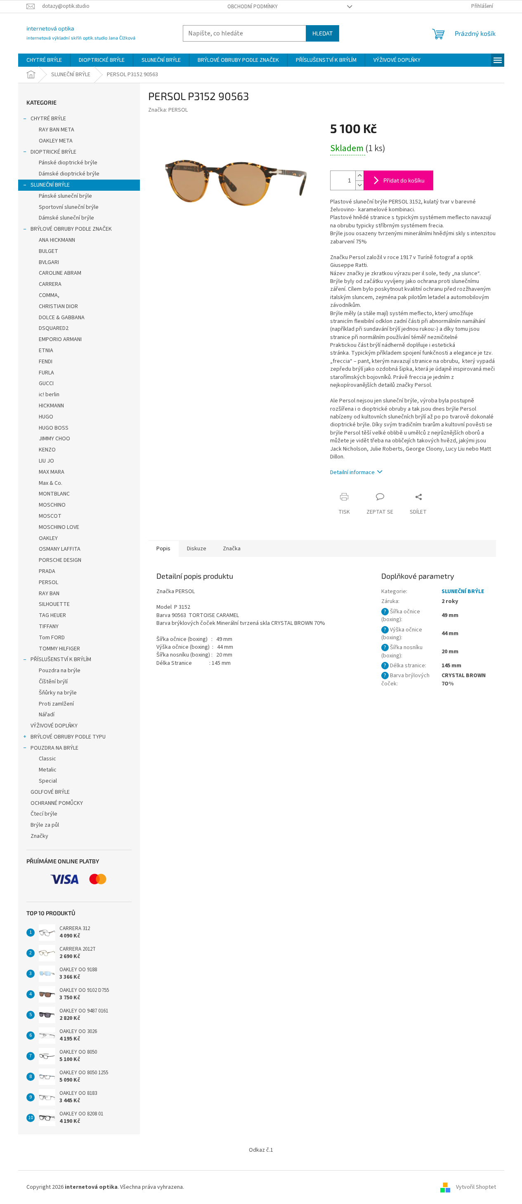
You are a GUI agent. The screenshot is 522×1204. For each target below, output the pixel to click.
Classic (47, 759)
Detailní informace (352, 472)
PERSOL (48, 582)
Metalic (48, 770)
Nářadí (46, 715)
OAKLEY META (56, 141)
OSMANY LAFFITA (59, 549)
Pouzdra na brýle (59, 670)
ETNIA (46, 350)
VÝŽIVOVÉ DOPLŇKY (54, 726)
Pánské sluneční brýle (65, 196)
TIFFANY (49, 626)
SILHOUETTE (54, 604)
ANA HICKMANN (57, 240)
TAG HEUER (52, 615)
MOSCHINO (52, 505)
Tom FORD (52, 638)
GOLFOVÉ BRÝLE (50, 792)
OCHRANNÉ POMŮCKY (57, 803)
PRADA (47, 571)
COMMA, (49, 295)
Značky (39, 836)
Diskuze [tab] (196, 549)
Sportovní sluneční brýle (69, 207)
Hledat (322, 33)
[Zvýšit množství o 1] (359, 175)
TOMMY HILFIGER (59, 649)
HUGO (46, 417)
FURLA (46, 373)
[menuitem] (44, 60)
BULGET (48, 251)
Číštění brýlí (53, 682)
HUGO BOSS (53, 428)
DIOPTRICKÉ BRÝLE (53, 152)
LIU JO (46, 461)
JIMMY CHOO (54, 439)
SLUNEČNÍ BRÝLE (50, 185)
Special (48, 781)
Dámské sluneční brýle (66, 218)
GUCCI (46, 383)
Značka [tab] (232, 549)
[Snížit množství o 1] (359, 185)
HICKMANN (51, 406)
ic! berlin (49, 394)
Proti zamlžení (56, 704)
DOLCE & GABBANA (62, 317)
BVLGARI (49, 262)
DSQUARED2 (53, 328)
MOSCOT (50, 516)
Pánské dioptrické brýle (68, 163)
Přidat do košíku (404, 180)
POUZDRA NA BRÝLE (54, 748)
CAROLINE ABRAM (60, 273)
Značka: (168, 110)
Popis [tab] (163, 549)
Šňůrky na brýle (58, 693)
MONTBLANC (54, 494)
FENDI (45, 362)
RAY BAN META (56, 130)
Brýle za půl (45, 825)
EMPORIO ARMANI (60, 339)
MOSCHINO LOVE (59, 527)
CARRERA (50, 284)
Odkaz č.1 (261, 1150)
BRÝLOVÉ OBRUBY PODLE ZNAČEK (71, 229)
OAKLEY (48, 538)
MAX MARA (51, 472)
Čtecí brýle (44, 814)
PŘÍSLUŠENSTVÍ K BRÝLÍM (61, 659)
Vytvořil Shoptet (476, 1187)
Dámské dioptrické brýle (69, 174)
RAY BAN (49, 593)
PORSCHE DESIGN (60, 560)
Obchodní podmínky (252, 6)
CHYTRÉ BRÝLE (48, 119)
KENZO (47, 450)
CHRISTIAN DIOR (58, 306)
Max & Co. (50, 483)
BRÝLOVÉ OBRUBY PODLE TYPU (68, 737)
